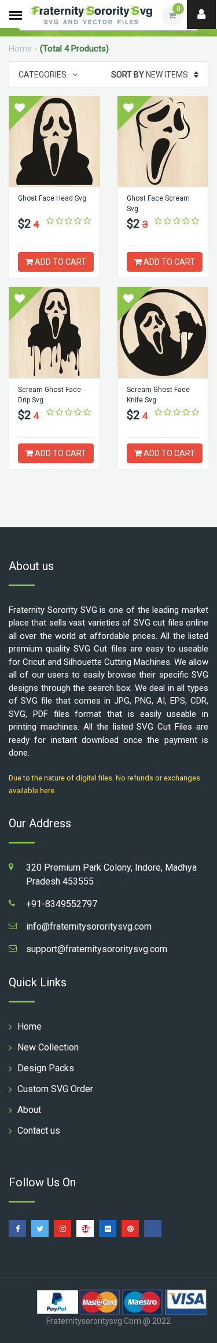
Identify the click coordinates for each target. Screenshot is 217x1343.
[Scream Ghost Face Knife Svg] (163, 332)
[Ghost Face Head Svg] (54, 141)
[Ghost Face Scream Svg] (163, 141)
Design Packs (45, 1068)
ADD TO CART (59, 262)
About (29, 1109)
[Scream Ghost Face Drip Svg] (54, 332)
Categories (43, 74)
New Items (149, 74)
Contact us (38, 1130)
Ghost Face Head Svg (52, 198)
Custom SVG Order (55, 1088)
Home (20, 48)
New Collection (48, 1047)
